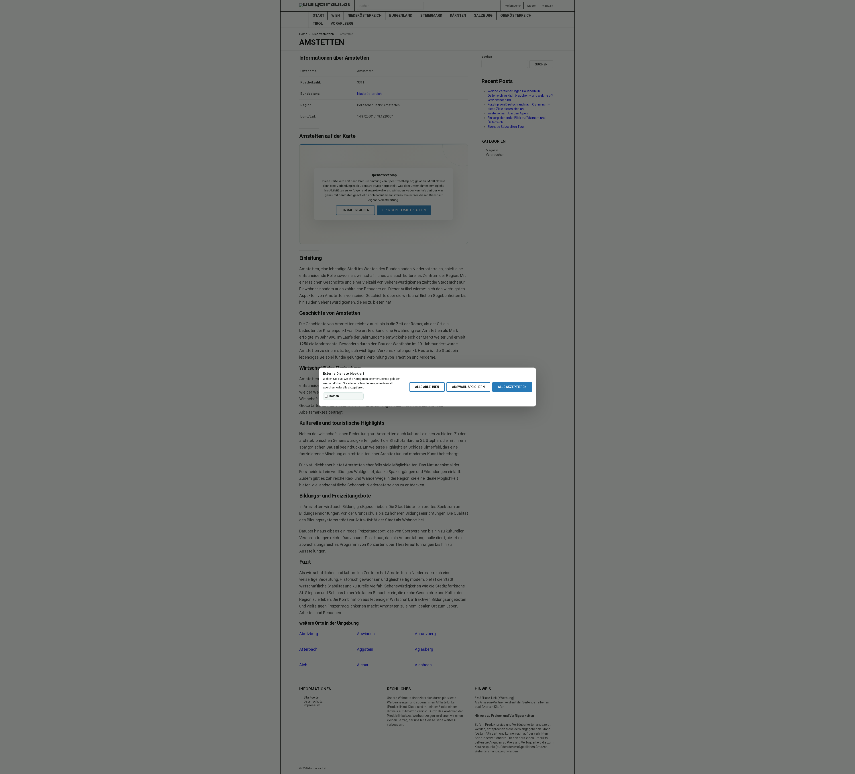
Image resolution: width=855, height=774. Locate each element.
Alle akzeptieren (512, 387)
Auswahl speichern (468, 387)
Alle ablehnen (427, 387)
